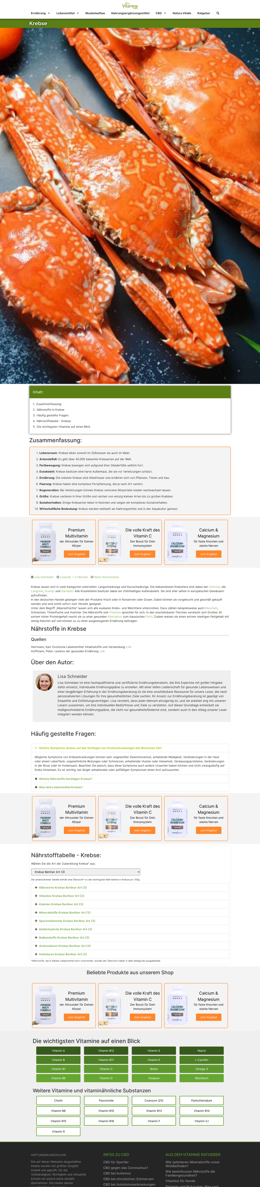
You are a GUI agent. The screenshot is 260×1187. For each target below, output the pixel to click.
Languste (37, 591)
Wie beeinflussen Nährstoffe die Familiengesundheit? (190, 1173)
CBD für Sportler (116, 1162)
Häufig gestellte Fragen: (53, 415)
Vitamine (115, 612)
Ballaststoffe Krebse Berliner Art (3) (64, 937)
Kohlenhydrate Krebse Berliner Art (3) (65, 929)
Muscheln (211, 608)
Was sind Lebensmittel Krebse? (61, 787)
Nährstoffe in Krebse (50, 409)
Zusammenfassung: (49, 404)
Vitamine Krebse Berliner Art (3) (61, 896)
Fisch (149, 616)
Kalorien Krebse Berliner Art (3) (61, 904)
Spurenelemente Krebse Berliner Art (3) (67, 921)
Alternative (115, 616)
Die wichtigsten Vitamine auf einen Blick (63, 426)
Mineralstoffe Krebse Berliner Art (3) (65, 912)
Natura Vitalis (182, 13)
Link (128, 647)
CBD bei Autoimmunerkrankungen (129, 1184)
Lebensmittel (65, 13)
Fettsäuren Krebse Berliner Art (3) (63, 954)
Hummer (214, 587)
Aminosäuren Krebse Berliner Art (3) (65, 946)
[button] (130, 748)
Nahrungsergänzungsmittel (130, 13)
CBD (159, 13)
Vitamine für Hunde (180, 1181)
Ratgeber (203, 13)
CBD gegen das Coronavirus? (125, 1168)
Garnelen (67, 591)
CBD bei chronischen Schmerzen (128, 1179)
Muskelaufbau (95, 13)
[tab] (130, 887)
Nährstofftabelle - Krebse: (54, 421)
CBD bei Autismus (117, 1173)
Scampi (50, 591)
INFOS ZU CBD (116, 1154)
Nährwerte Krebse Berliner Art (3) (63, 887)
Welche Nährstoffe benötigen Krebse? (65, 779)
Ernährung (38, 13)
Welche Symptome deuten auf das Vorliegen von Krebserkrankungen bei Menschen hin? (100, 748)
